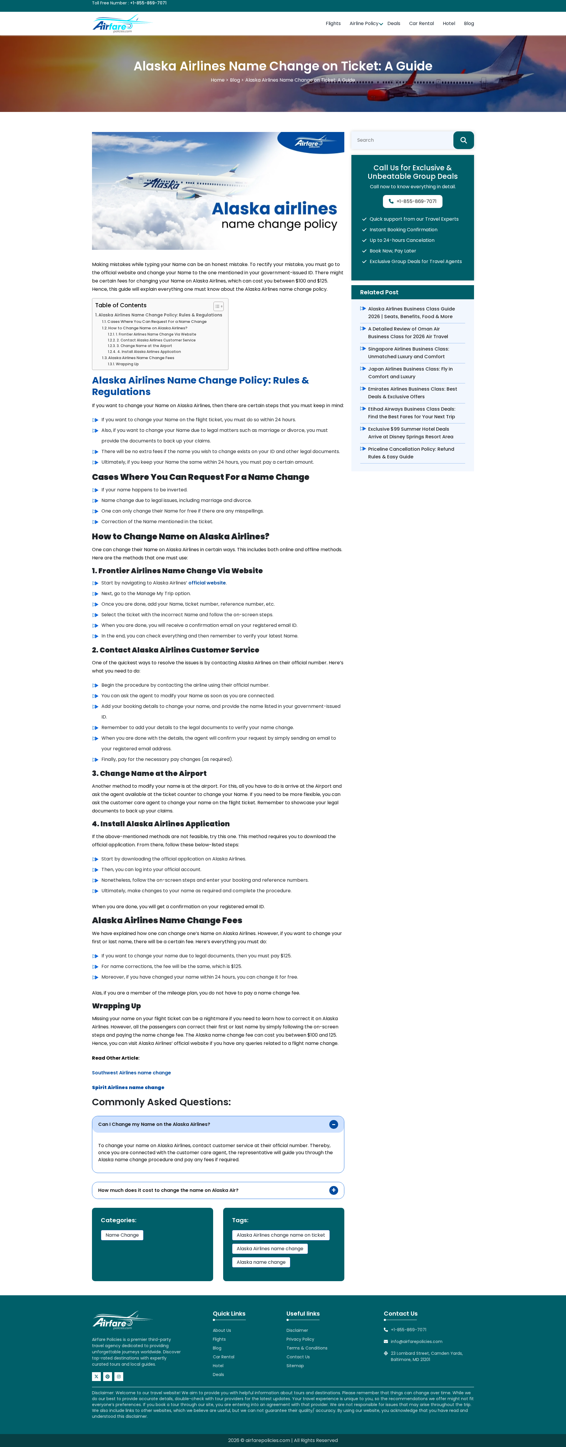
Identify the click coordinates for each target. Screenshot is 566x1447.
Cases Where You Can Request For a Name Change (157, 321)
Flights (333, 23)
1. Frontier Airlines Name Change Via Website (156, 334)
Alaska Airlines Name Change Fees (141, 358)
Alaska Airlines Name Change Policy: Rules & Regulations (160, 315)
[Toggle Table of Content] (215, 306)
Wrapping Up (127, 364)
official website (207, 582)
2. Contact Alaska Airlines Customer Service (156, 340)
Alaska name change (261, 1262)
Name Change (122, 1235)
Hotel (449, 23)
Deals (393, 23)
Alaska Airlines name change (270, 1248)
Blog (469, 23)
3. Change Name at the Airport (144, 345)
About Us (222, 1330)
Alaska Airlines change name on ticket (281, 1235)
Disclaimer (297, 1330)
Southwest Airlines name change (131, 1072)
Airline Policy (364, 23)
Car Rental (421, 23)
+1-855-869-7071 (148, 3)
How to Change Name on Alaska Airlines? (147, 328)
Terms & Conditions (307, 1348)
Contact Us (298, 1357)
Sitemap (295, 1366)
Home (218, 80)
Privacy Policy (300, 1339)
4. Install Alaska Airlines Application (149, 351)
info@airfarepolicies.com (416, 1341)
